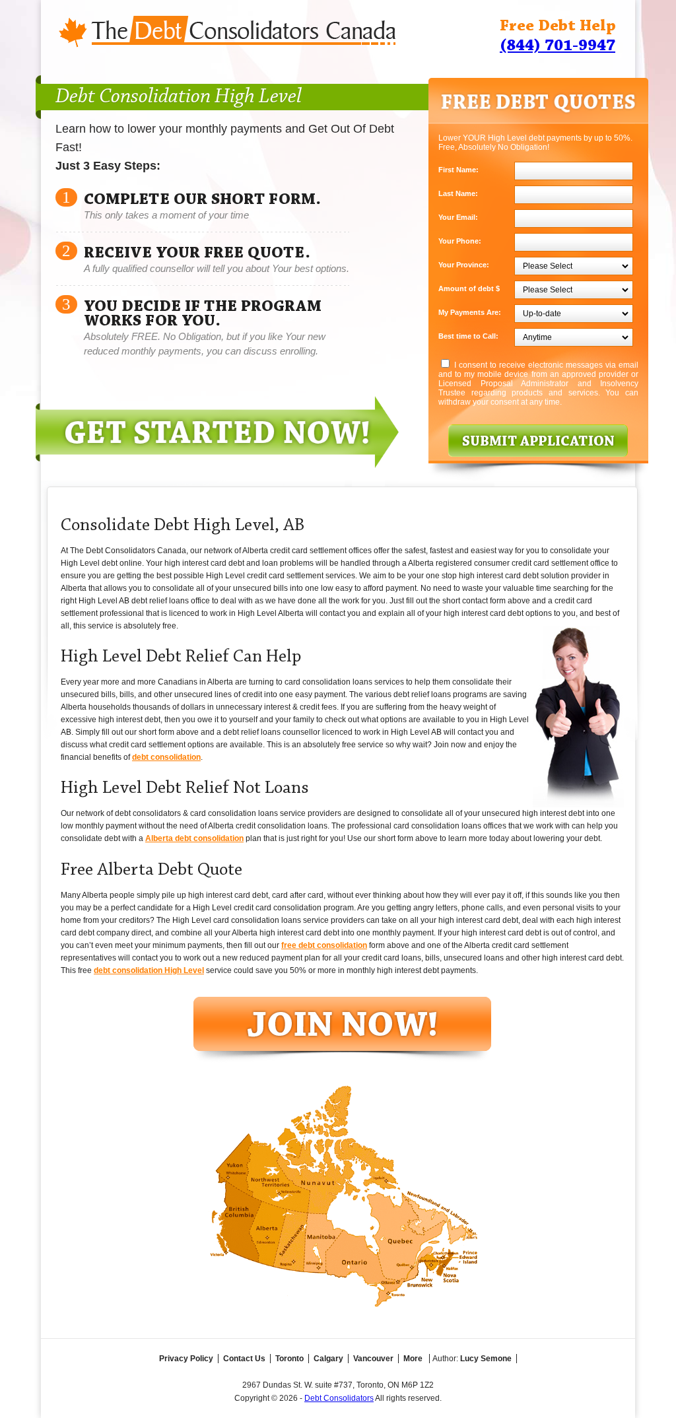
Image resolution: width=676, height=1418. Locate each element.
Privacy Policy (186, 1358)
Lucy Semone (486, 1358)
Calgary (328, 1358)
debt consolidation (166, 757)
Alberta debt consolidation (194, 838)
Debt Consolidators (339, 1398)
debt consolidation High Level (149, 970)
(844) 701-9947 (557, 46)
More (412, 1358)
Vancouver (373, 1358)
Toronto (289, 1358)
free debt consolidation (324, 945)
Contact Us (244, 1358)
